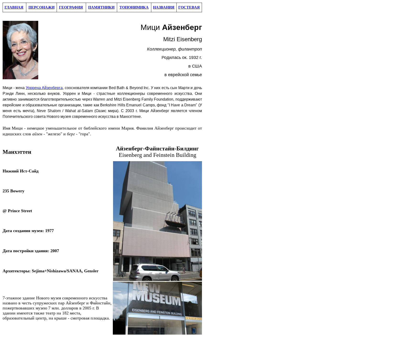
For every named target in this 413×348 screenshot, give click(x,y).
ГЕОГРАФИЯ (71, 7)
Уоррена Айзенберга (44, 88)
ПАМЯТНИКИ (101, 7)
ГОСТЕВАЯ (189, 7)
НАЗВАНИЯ (163, 7)
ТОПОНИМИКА (134, 7)
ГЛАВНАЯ (14, 7)
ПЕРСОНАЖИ (41, 7)
